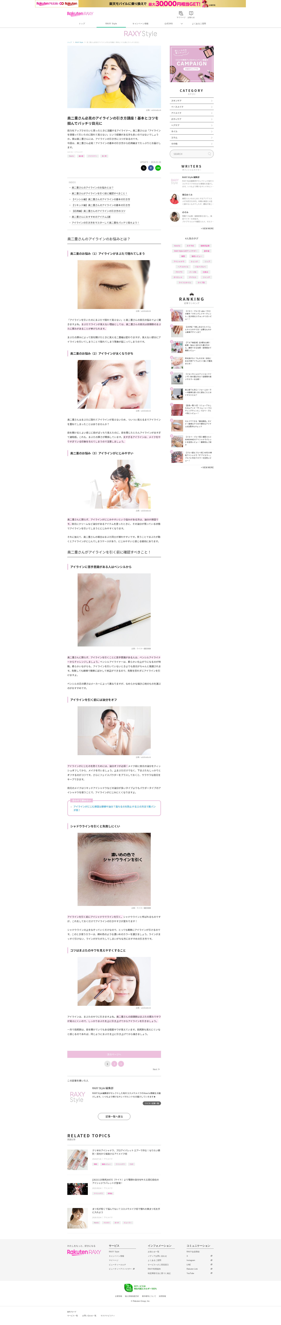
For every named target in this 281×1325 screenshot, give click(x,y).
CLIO (131, 1164)
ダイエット (178, 277)
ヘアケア (175, 125)
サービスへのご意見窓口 (158, 1265)
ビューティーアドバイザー (120, 1269)
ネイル (174, 131)
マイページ (113, 1260)
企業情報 (118, 1296)
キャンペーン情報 (140, 24)
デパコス (192, 277)
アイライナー (92, 156)
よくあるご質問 (199, 24)
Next (156, 1069)
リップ (207, 261)
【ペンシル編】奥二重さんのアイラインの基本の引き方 (101, 199)
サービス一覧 (72, 1316)
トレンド (194, 261)
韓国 (95, 1164)
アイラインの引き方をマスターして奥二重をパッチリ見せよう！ (105, 222)
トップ (82, 24)
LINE (189, 1265)
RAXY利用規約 (154, 1269)
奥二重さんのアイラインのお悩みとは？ (93, 187)
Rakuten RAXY (80, 14)
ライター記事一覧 (152, 1103)
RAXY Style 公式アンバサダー (185, 251)
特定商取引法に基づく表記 (159, 1273)
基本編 (81, 156)
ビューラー (127, 1222)
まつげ (117, 1222)
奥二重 (104, 156)
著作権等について (149, 1296)
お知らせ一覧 (153, 1252)
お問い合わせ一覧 (89, 1316)
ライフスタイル (185, 282)
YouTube (190, 1273)
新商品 (110, 1193)
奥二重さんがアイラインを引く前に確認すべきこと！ (100, 193)
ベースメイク (177, 106)
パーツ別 (192, 272)
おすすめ (190, 245)
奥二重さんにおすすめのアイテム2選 (91, 216)
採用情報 (162, 1296)
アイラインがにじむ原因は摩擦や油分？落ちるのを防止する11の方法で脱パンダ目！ (114, 808)
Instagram (191, 1260)
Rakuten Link (192, 1269)
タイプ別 (201, 282)
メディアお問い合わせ (157, 1256)
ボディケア (176, 119)
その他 (174, 143)
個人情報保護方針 (132, 1296)
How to (71, 156)
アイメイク (79, 152)
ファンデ (206, 277)
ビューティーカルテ (117, 1265)
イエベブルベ (200, 266)
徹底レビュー (106, 1164)
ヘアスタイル (183, 266)
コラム (174, 137)
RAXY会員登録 (193, 1252)
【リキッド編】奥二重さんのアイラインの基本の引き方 (101, 205)
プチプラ (178, 272)
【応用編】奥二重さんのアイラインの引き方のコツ (98, 211)
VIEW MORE (207, 228)
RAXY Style (111, 24)
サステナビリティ (108, 1316)
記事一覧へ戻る (114, 1116)
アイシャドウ (120, 1164)
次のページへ (114, 1054)
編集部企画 (205, 245)
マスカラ (106, 1222)
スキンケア (176, 100)
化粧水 (205, 272)
